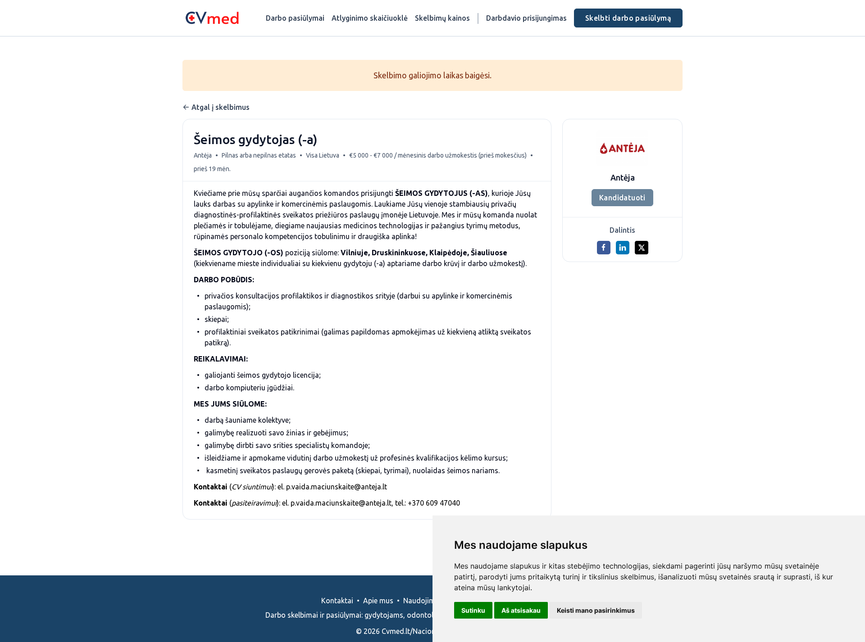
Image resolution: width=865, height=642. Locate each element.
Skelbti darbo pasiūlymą (628, 18)
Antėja (203, 155)
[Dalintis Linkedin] (622, 247)
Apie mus (378, 601)
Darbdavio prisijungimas (526, 18)
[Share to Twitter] (641, 247)
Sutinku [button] (473, 610)
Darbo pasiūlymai (295, 18)
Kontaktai (337, 601)
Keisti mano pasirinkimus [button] (596, 610)
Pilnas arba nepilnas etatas (259, 155)
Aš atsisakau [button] (521, 610)
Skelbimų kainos (442, 18)
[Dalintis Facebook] (603, 247)
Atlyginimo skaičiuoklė (370, 18)
